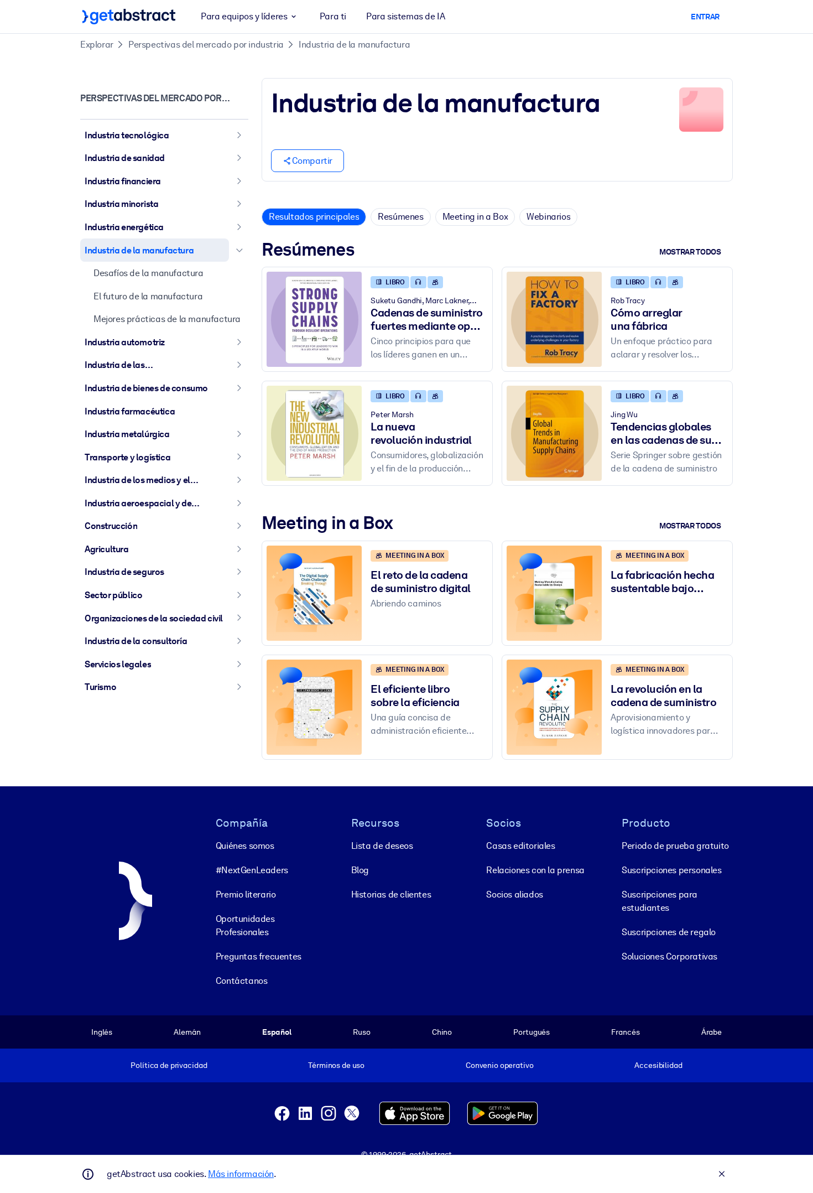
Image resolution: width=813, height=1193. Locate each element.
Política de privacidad (169, 1065)
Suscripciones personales (671, 870)
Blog (360, 870)
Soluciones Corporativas (669, 956)
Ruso (361, 1032)
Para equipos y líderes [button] (244, 16)
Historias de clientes (391, 894)
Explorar (96, 44)
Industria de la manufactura (354, 44)
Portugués (531, 1032)
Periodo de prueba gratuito (675, 846)
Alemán (187, 1032)
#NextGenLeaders (252, 870)
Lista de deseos (382, 846)
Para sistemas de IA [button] (405, 16)
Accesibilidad (658, 1065)
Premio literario (246, 894)
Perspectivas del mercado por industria (206, 44)
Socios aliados (514, 894)
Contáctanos (242, 981)
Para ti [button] (333, 16)
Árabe (711, 1032)
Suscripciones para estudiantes (659, 901)
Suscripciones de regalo (669, 932)
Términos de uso (336, 1065)
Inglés (101, 1032)
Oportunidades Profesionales (245, 925)
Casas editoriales (520, 846)
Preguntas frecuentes (258, 956)
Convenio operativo (500, 1065)
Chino (442, 1032)
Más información (241, 1174)
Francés (625, 1032)
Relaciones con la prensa (535, 870)
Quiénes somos (245, 846)
